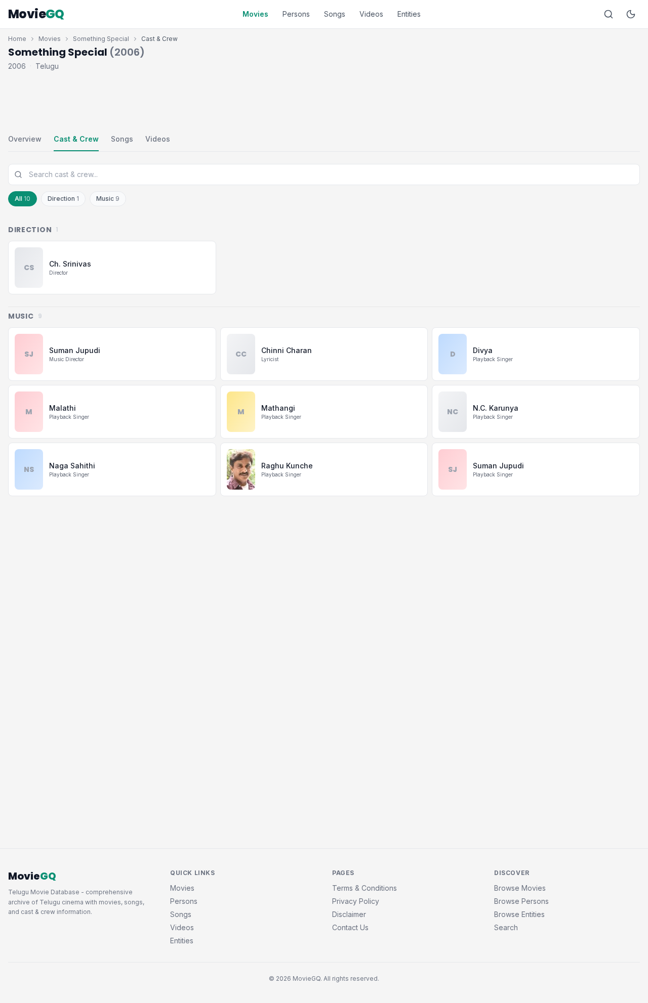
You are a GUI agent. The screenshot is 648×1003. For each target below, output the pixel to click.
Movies (255, 14)
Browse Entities (519, 914)
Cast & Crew (76, 139)
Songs (334, 14)
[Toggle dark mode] (631, 14)
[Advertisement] (324, 100)
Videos (371, 14)
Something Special (101, 38)
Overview (25, 139)
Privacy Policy (355, 901)
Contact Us (350, 927)
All (22, 198)
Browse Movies (520, 888)
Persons (296, 14)
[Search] (608, 14)
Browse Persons (521, 901)
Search (506, 927)
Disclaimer (349, 914)
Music (107, 198)
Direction (63, 198)
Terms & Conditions (364, 888)
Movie (36, 14)
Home (17, 38)
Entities (409, 14)
